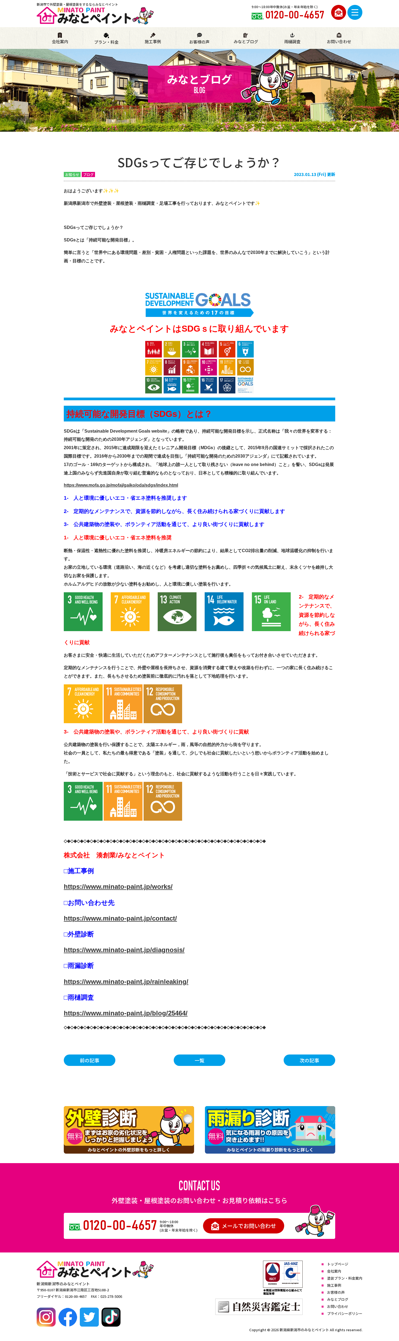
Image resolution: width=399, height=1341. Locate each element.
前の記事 (89, 1060)
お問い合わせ (339, 41)
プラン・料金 (106, 42)
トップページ (337, 1264)
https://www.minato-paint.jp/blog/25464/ (126, 1013)
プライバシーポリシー (344, 1313)
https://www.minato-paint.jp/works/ (118, 886)
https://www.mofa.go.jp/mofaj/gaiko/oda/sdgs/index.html (121, 485)
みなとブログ (246, 41)
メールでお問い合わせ (249, 1226)
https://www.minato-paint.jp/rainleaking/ (126, 981)
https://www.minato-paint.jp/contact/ (120, 918)
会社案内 (60, 41)
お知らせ (72, 174)
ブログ (88, 174)
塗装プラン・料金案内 (344, 1278)
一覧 (199, 1060)
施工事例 (153, 41)
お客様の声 (199, 42)
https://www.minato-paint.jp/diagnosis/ (124, 949)
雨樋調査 (292, 41)
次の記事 (309, 1060)
